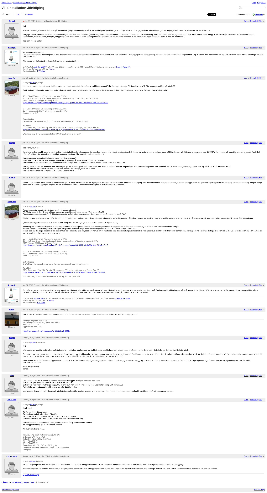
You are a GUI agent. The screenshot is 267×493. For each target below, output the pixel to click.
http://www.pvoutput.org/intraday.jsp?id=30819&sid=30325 (46, 331)
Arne (12, 376)
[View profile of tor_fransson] (11, 471)
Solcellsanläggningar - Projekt (25, 3)
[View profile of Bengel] (11, 36)
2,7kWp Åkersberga (31, 475)
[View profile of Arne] (11, 391)
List (18, 14)
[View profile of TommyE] (11, 63)
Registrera (261, 3)
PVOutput (41, 71)
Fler (260, 21)
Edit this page (259, 490)
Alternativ (259, 15)
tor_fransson (11, 456)
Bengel (12, 21)
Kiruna (51, 69)
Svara (246, 21)
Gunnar (12, 177)
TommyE (12, 48)
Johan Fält (11, 400)
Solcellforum (7, 3)
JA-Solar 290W (39, 67)
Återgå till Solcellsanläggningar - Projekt (19, 482)
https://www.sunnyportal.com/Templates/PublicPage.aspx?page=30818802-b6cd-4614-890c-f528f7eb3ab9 (65, 103)
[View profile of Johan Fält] (11, 415)
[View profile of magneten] (11, 93)
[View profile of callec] (11, 324)
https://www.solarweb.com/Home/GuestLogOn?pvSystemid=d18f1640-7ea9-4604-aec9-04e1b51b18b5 (64, 130)
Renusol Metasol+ (122, 67)
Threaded (29, 14)
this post (33, 83)
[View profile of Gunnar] (11, 192)
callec (11, 309)
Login (254, 3)
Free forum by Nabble (10, 490)
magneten (12, 78)
